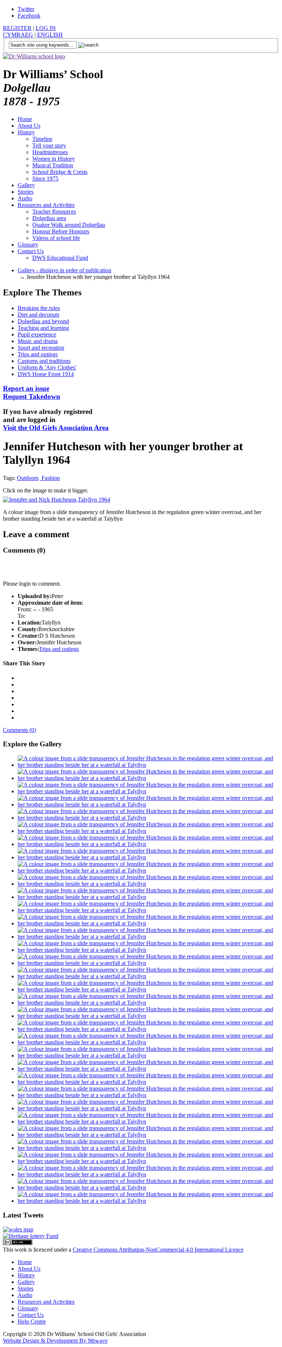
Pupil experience (37, 334)
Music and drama (38, 341)
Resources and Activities (46, 205)
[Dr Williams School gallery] (148, 765)
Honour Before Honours (60, 231)
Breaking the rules (39, 308)
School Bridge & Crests (59, 172)
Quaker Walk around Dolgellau (68, 225)
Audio (25, 198)
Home (25, 119)
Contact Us (31, 251)
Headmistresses (50, 152)
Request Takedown (31, 392)
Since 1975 (45, 178)
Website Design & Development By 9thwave (55, 1340)
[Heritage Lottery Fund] (30, 1236)
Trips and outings (38, 354)
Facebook (29, 15)
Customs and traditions (44, 361)
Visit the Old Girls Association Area (56, 428)
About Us (29, 126)
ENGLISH (50, 35)
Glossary (28, 244)
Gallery (26, 185)
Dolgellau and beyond (43, 321)
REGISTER (17, 28)
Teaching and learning (43, 328)
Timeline (42, 139)
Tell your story (49, 145)
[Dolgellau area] (18, 1229)
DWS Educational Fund (60, 258)
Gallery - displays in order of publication (64, 270)
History (26, 132)
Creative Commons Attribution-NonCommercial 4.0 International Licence (158, 1249)
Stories (25, 192)
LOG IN (46, 28)
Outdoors (28, 478)
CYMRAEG (18, 35)
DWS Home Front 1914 (46, 374)
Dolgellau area (49, 218)
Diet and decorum (38, 315)
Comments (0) (19, 730)
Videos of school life (56, 238)
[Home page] (34, 56)
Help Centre (32, 1321)
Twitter (26, 9)
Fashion (50, 478)
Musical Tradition (52, 165)
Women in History (53, 159)
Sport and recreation (41, 348)
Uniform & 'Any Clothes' (47, 367)
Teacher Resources (54, 211)
